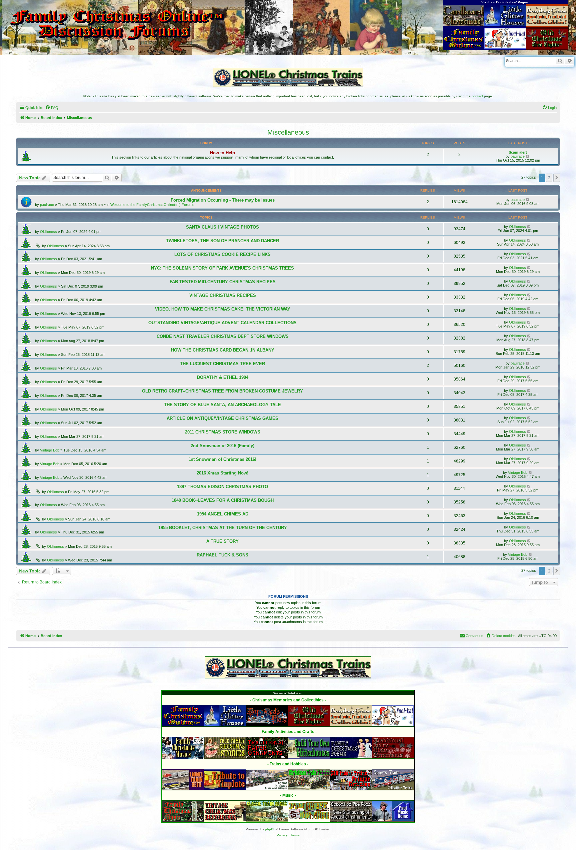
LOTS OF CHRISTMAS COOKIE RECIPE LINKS (222, 254)
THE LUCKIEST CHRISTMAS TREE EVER (222, 363)
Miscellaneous (288, 132)
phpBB (270, 829)
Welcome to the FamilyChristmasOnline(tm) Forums (152, 205)
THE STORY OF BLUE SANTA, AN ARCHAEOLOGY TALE (222, 404)
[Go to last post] (528, 200)
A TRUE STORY (222, 541)
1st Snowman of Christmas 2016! (222, 459)
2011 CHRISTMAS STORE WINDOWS (222, 431)
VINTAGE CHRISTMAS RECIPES (222, 295)
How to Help (222, 152)
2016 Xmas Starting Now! (222, 472)
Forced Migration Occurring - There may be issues (223, 200)
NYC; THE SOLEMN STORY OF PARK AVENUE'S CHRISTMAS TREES (222, 268)
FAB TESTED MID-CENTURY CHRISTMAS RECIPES (223, 281)
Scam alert (518, 152)
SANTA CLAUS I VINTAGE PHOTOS (222, 227)
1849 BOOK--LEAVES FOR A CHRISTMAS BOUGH (223, 500)
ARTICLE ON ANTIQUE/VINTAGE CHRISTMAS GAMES (222, 418)
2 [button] (549, 178)
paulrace (518, 156)
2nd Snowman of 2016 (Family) (222, 445)
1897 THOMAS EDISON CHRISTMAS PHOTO (222, 486)
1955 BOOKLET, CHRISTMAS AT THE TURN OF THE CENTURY (222, 527)
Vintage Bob (49, 450)
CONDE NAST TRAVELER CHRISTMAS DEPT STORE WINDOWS (223, 336)
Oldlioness (48, 232)
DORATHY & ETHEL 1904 (222, 377)
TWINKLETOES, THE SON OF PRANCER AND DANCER (222, 240)
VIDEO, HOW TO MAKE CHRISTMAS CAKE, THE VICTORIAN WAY (222, 309)
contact (477, 96)
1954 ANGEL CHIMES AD (222, 513)
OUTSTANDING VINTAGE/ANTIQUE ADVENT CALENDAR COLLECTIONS (222, 322)
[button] (556, 178)
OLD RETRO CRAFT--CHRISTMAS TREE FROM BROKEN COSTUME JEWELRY (222, 391)
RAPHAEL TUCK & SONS (222, 554)
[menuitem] (51, 108)
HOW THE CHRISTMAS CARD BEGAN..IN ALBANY (222, 350)
